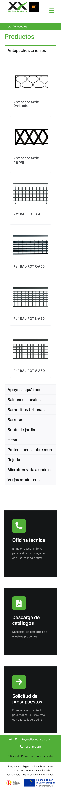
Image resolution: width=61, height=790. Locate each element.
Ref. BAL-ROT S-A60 (29, 319)
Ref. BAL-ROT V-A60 (29, 371)
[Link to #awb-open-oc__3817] (51, 10)
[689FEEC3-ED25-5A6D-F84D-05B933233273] (30, 333)
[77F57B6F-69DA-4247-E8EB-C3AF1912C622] (30, 121)
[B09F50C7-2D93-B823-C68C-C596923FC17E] (30, 281)
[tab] (30, 50)
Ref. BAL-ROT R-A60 (29, 266)
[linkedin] (10, 739)
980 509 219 (34, 746)
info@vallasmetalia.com (35, 739)
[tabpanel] (30, 219)
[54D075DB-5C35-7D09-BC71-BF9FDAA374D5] (30, 229)
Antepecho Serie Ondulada (26, 104)
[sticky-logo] (23, 3)
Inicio (8, 26)
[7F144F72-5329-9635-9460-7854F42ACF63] (30, 177)
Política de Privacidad (20, 756)
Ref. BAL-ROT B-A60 (29, 214)
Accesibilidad (45, 756)
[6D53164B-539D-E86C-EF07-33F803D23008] (30, 64)
